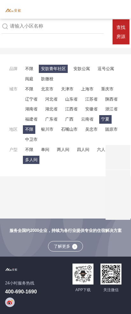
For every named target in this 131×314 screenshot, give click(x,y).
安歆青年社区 (53, 68)
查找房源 (120, 32)
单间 (45, 149)
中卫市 (31, 139)
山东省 (71, 99)
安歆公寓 (81, 68)
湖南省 (31, 109)
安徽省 (91, 109)
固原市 (111, 129)
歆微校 (47, 78)
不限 (29, 68)
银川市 (47, 129)
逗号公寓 (106, 68)
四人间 (83, 149)
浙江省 (111, 109)
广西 (69, 119)
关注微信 (111, 290)
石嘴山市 (69, 129)
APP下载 (83, 290)
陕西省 (111, 99)
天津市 (67, 89)
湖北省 (51, 109)
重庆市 (107, 89)
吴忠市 (91, 129)
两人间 (63, 149)
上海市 (87, 89)
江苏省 (91, 99)
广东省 (51, 119)
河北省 (51, 99)
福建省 (31, 119)
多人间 (31, 159)
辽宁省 (31, 99)
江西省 (71, 109)
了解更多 (62, 246)
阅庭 (29, 78)
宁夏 (105, 119)
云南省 (87, 119)
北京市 (47, 89)
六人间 (103, 149)
